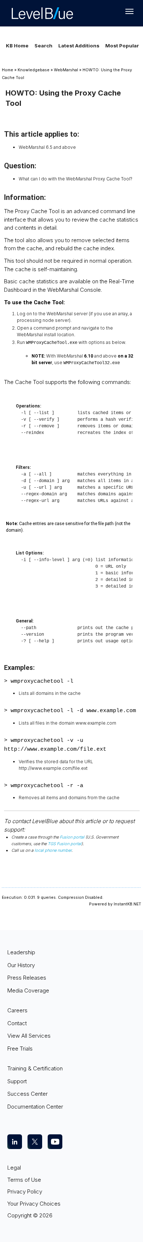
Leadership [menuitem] (21, 952)
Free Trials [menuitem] (20, 1048)
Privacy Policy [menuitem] (24, 1191)
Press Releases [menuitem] (26, 977)
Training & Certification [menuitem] (35, 1068)
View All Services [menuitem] (29, 1035)
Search (43, 46)
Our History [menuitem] (21, 965)
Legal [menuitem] (14, 1167)
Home (7, 70)
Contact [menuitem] (17, 1023)
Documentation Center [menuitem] (35, 1106)
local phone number (53, 850)
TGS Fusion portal (64, 843)
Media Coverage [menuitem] (28, 990)
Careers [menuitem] (17, 1010)
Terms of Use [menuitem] (24, 1179)
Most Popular (122, 46)
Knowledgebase (34, 70)
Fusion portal (72, 837)
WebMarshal (66, 70)
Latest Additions (78, 46)
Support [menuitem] (17, 1081)
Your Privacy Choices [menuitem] (33, 1203)
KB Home (17, 46)
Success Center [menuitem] (27, 1093)
